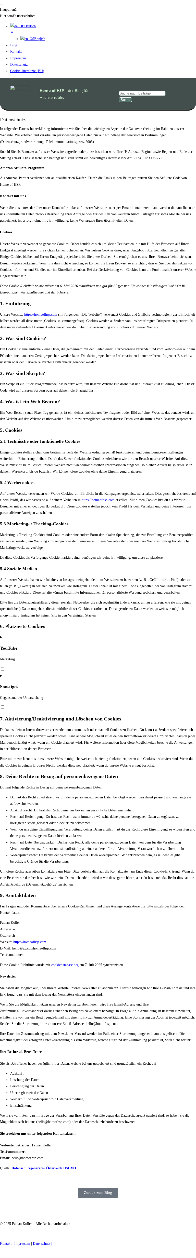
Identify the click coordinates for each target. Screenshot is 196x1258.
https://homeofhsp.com (40, 314)
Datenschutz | (42, 1244)
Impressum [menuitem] (18, 58)
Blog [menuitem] (13, 45)
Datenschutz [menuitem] (19, 64)
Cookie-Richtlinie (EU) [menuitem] (27, 71)
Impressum (22, 1244)
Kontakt (5, 1244)
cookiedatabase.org (65, 965)
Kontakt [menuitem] (16, 51)
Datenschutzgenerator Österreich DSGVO (43, 1168)
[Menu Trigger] (2, 4)
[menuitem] (103, 30)
